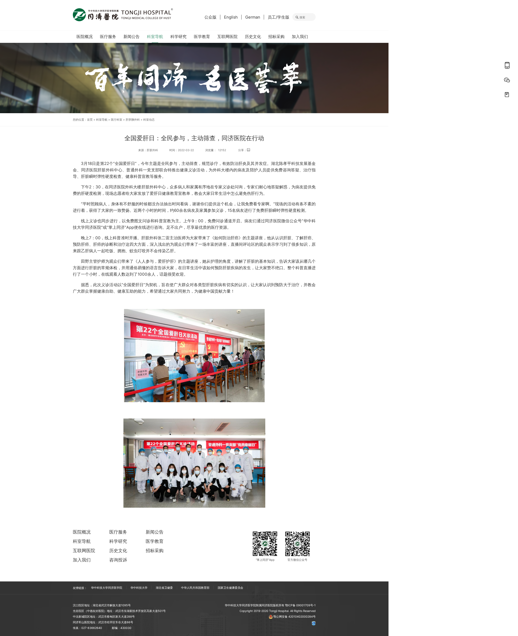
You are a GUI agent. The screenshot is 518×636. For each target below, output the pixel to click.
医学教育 (202, 36)
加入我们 (300, 36)
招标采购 (276, 36)
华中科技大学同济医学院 (106, 587)
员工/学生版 (278, 17)
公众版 (210, 17)
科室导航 (155, 36)
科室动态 (149, 119)
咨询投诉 (118, 560)
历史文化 (253, 36)
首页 (90, 119)
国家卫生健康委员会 (230, 587)
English (231, 17)
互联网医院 (227, 36)
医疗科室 (116, 119)
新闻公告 (131, 36)
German (252, 17)
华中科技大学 (139, 587)
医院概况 (84, 36)
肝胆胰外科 (133, 119)
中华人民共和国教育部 (195, 587)
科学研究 (178, 36)
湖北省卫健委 (164, 587)
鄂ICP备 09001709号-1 (300, 605)
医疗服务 (108, 36)
